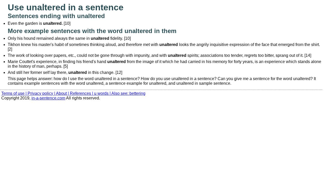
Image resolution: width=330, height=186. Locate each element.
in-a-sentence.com (48, 98)
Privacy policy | (42, 93)
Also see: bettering (128, 93)
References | (82, 93)
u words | (102, 93)
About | (63, 93)
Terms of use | (14, 93)
